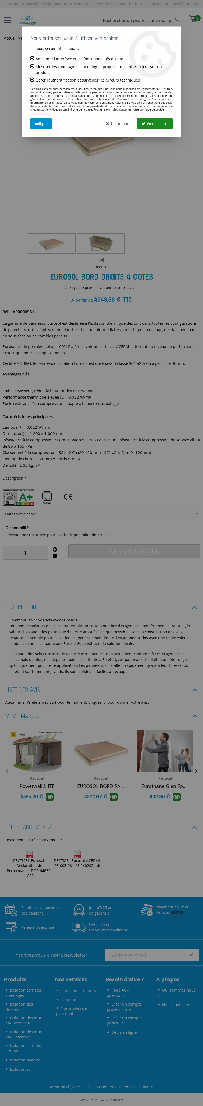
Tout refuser (119, 123)
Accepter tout (157, 123)
